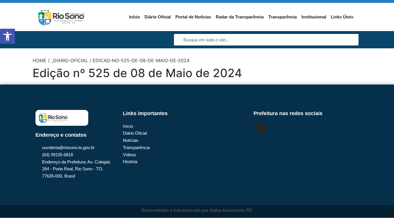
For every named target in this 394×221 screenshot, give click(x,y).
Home (39, 60)
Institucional (313, 16)
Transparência (282, 16)
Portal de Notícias (193, 16)
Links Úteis (342, 16)
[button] (7, 36)
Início (134, 16)
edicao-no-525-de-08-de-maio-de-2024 (141, 60)
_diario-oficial (69, 60)
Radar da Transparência (240, 16)
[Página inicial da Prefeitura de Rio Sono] (61, 17)
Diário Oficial (158, 16)
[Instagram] (261, 128)
